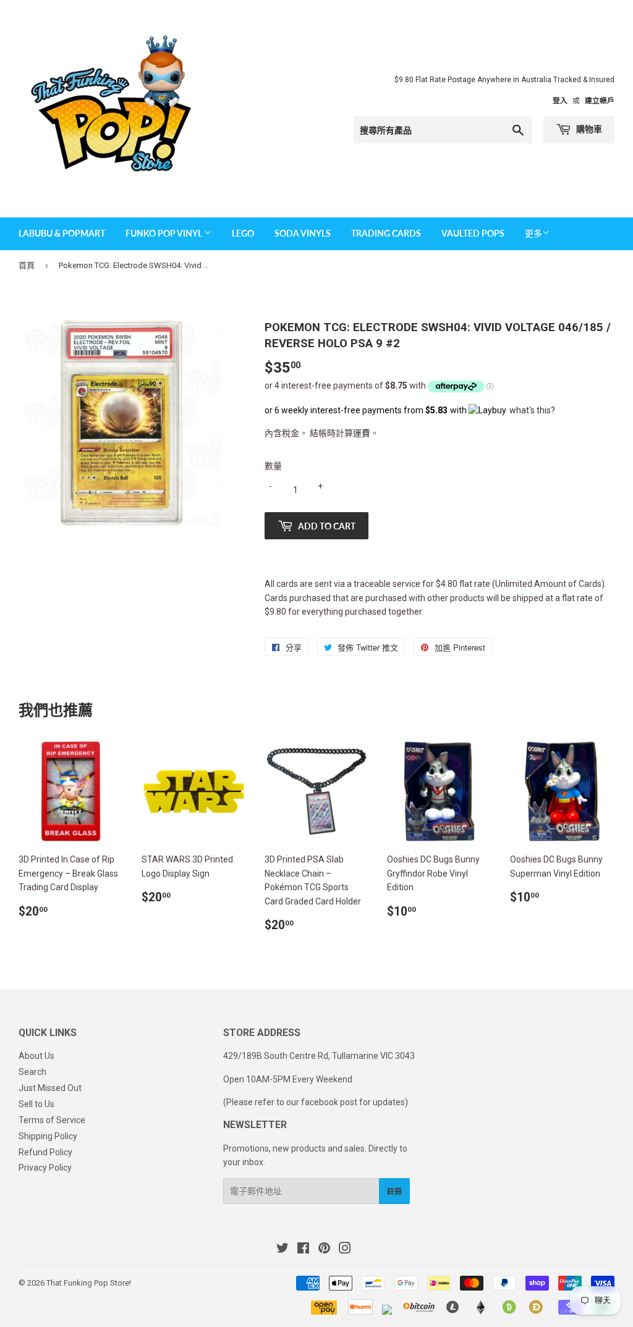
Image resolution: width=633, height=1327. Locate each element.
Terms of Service (52, 1120)
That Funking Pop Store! (88, 1282)
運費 (361, 433)
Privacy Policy (45, 1168)
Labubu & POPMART (62, 233)
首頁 (27, 265)
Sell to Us (36, 1104)
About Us (36, 1056)
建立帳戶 (599, 100)
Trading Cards (386, 233)
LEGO (243, 233)
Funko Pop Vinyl (164, 233)
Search (32, 1072)
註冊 (394, 1191)
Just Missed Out (50, 1088)
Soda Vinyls (302, 233)
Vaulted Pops (472, 233)
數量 (273, 466)
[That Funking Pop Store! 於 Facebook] (303, 1250)
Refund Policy (45, 1152)
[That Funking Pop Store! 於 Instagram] (345, 1250)
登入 (560, 100)
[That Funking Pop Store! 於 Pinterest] (324, 1250)
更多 (533, 233)
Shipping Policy (48, 1136)
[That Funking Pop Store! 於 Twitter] (282, 1250)
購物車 (588, 129)
